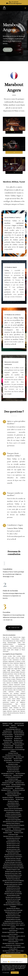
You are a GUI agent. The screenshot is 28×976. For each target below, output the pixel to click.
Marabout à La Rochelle (8, 782)
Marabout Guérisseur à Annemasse (13, 854)
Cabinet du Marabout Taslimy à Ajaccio (13, 810)
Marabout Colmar (18, 758)
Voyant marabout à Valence (13, 805)
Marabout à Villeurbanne (13, 768)
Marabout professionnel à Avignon (13, 816)
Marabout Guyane (19, 797)
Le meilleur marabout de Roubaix (13, 814)
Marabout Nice (17, 738)
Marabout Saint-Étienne (18, 744)
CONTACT (13, 725)
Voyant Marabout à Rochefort (13, 838)
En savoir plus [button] (6, 972)
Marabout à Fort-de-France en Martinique (13, 866)
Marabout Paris (13, 727)
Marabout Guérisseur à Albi (13, 849)
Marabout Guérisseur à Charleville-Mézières (13, 880)
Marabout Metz (8, 758)
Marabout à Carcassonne (19, 829)
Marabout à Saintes (6, 829)
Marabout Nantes (9, 736)
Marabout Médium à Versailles (13, 919)
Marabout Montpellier (7, 734)
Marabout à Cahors (7, 832)
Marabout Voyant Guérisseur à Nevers (13, 884)
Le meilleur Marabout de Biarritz (13, 777)
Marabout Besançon (8, 747)
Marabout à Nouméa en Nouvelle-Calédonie (13, 867)
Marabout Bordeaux (19, 734)
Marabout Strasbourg (19, 732)
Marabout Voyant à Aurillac (13, 845)
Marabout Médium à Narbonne (13, 851)
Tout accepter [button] (15, 972)
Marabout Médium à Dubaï (13, 895)
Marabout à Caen (7, 775)
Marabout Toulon (8, 742)
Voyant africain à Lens (13, 806)
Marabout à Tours (19, 782)
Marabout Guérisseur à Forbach (13, 860)
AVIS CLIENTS (6, 725)
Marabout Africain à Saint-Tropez (13, 873)
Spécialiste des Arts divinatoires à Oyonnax (13, 821)
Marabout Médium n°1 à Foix (13, 841)
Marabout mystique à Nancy (18, 784)
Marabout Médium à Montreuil (13, 877)
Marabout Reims (18, 742)
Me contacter (14, 627)
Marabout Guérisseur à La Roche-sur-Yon (13, 836)
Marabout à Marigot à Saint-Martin (13, 862)
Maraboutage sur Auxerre (7, 773)
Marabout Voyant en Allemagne (13, 897)
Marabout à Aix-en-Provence (13, 762)
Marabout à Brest (5, 784)
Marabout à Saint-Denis (13, 769)
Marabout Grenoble (8, 745)
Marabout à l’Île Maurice (13, 795)
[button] (25, 956)
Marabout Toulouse (7, 732)
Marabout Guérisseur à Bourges (13, 858)
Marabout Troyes (20, 757)
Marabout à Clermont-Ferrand (13, 766)
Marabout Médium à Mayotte (13, 812)
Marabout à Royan (19, 788)
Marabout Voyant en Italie (13, 901)
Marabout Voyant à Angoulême (13, 819)
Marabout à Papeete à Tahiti (13, 869)
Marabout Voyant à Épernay (13, 878)
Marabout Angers (18, 760)
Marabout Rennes (6, 744)
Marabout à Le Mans (13, 764)
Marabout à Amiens (20, 773)
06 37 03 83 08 (14, 2)
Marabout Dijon (19, 745)
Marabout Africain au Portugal (13, 899)
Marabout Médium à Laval (13, 886)
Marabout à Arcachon (8, 788)
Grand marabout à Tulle (13, 840)
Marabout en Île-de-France (13, 771)
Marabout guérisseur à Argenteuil (13, 781)
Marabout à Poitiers (6, 790)
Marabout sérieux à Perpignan (13, 786)
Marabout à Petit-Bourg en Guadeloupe (13, 864)
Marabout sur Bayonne (13, 801)
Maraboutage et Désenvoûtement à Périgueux (13, 825)
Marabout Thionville (13, 753)
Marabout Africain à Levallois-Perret (13, 921)
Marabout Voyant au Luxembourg (13, 891)
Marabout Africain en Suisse (13, 890)
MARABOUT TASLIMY (7, 723)
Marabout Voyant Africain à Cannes (13, 882)
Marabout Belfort (8, 760)
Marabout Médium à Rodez (13, 847)
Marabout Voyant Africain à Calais (13, 871)
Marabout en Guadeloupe (19, 790)
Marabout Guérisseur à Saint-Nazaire (13, 856)
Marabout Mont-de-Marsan (13, 827)
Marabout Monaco (7, 740)
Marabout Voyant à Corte (13, 914)
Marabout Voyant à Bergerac (13, 823)
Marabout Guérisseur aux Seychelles (13, 893)
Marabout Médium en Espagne (13, 903)
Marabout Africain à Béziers (13, 908)
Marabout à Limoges (13, 779)
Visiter (7, 49)
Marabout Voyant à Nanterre (13, 917)
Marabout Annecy (7, 731)
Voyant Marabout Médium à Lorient (13, 875)
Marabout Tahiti (20, 799)
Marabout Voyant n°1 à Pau (13, 843)
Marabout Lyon (8, 738)
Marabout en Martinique (13, 792)
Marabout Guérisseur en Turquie (13, 912)
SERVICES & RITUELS (19, 723)
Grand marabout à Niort (13, 817)
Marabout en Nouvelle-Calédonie (13, 793)
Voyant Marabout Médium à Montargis (13, 910)
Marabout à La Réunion (7, 797)
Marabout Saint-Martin (8, 799)
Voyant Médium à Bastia (13, 803)
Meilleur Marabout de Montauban (13, 830)
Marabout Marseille (18, 731)
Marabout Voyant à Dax (13, 853)
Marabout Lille (18, 736)
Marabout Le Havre (18, 740)
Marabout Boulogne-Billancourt (13, 729)
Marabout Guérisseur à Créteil (13, 915)
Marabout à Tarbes (18, 832)
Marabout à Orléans (18, 775)
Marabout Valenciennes (8, 757)
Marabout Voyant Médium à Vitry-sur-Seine (13, 923)
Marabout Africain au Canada (13, 888)
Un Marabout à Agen (13, 834)
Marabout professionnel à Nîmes (13, 755)
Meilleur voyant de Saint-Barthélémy (13, 808)
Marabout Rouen (19, 747)
